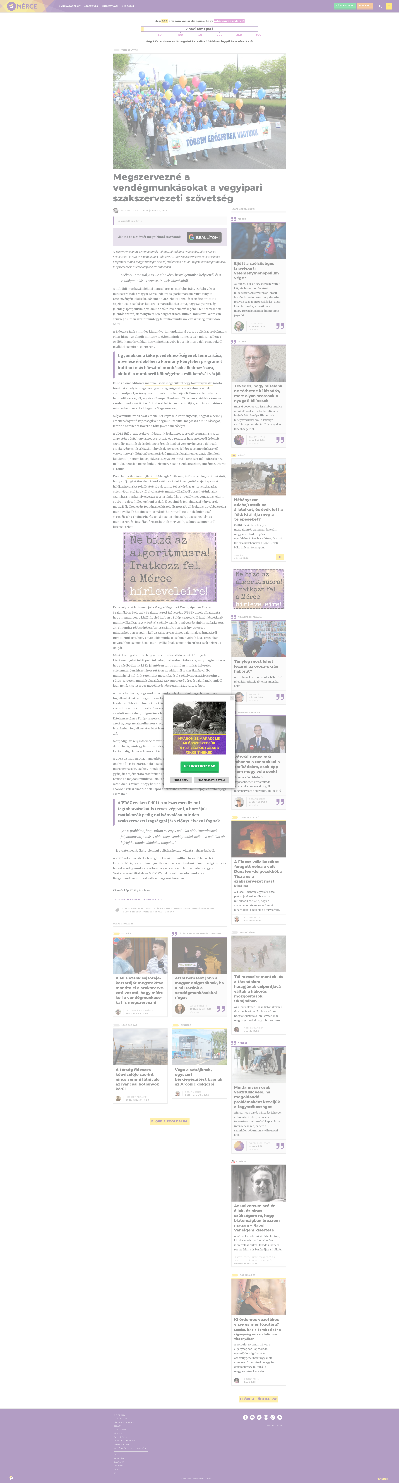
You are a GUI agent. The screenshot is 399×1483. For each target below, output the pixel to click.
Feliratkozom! (199, 766)
